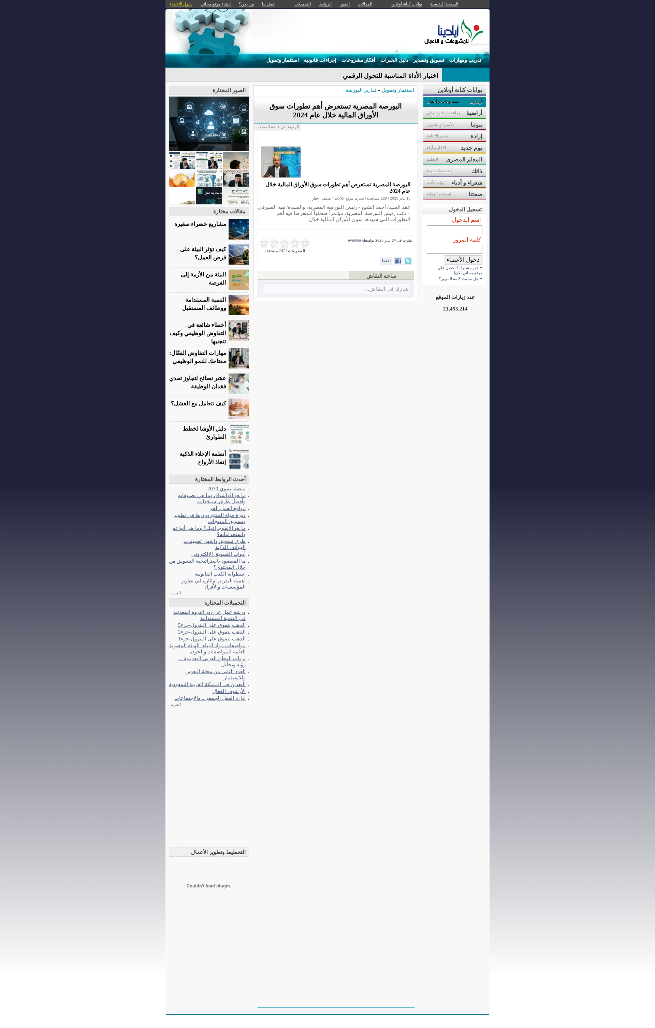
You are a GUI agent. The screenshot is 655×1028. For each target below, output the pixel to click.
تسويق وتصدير (428, 60)
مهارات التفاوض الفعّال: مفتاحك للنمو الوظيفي (197, 357)
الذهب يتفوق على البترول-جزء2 (212, 632)
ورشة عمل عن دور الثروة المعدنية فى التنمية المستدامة (209, 615)
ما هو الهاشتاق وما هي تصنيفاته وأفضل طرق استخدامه (212, 498)
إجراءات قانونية (320, 60)
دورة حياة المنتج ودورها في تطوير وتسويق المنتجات (210, 518)
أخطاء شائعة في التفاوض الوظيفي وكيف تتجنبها (198, 333)
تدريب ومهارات (465, 60)
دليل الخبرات (394, 60)
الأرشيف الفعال (229, 691)
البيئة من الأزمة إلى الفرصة (203, 278)
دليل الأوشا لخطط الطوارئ (204, 432)
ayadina (354, 240)
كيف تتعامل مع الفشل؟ (198, 403)
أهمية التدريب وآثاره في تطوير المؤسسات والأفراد (213, 584)
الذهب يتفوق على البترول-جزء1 (212, 638)
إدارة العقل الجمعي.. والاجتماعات (210, 698)
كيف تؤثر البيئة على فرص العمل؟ (203, 253)
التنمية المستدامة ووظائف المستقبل (204, 303)
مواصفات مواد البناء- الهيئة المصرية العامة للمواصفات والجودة (207, 648)
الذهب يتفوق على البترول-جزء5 (212, 625)
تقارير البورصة (361, 90)
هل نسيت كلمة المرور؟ (458, 278)
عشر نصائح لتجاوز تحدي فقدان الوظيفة (197, 382)
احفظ (386, 260)
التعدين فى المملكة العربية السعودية (207, 684)
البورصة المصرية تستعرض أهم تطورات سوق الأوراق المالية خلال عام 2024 (337, 188)
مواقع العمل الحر (227, 508)
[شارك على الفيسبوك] (398, 261)
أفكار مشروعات (358, 60)
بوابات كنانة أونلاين (406, 4)
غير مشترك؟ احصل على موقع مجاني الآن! (459, 270)
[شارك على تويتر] (408, 261)
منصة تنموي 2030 (226, 488)
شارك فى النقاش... (386, 289)
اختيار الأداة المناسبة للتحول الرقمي (390, 75)
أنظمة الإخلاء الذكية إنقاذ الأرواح (203, 458)
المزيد (176, 593)
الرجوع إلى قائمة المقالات (277, 127)
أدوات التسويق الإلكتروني (218, 554)
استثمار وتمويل (282, 60)
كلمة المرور (467, 239)
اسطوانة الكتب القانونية (220, 574)
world (339, 198)
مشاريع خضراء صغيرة (200, 224)
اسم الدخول (466, 220)
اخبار (315, 198)
